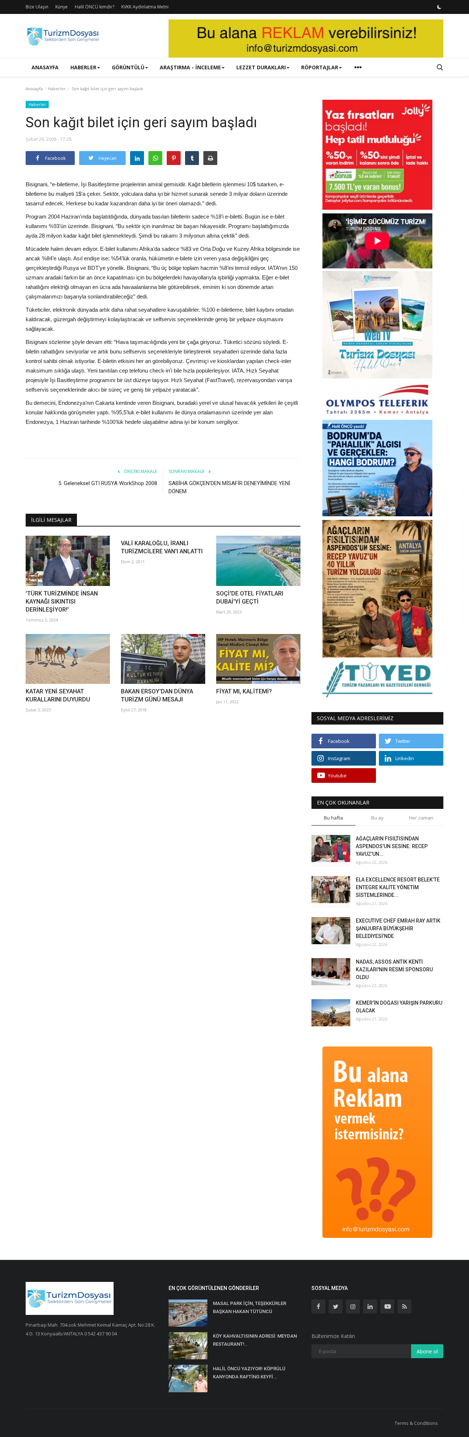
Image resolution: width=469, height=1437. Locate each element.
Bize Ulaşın (37, 7)
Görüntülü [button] (128, 67)
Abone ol (427, 1351)
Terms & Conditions (416, 1423)
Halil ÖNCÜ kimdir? (94, 7)
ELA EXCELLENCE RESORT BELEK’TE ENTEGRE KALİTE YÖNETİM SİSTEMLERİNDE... (398, 887)
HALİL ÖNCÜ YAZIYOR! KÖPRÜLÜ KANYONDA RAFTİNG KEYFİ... (249, 1372)
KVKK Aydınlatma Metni (145, 7)
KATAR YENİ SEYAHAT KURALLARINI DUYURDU (58, 695)
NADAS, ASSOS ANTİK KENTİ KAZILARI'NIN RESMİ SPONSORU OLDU (394, 969)
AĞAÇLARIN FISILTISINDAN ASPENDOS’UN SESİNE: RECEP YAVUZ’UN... (392, 846)
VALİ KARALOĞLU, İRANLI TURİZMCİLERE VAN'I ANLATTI (162, 547)
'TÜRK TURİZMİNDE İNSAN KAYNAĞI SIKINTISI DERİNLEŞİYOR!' (62, 601)
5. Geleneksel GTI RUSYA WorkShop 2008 (107, 483)
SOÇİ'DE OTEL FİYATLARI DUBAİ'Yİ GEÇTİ (249, 597)
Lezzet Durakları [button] (261, 67)
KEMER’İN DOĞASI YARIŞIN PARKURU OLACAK (399, 1006)
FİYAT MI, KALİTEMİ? (244, 691)
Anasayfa (45, 67)
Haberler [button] (83, 67)
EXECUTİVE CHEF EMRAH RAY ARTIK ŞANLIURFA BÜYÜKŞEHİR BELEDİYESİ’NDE (398, 928)
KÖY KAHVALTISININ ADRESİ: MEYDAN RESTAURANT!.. (255, 1340)
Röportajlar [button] (319, 67)
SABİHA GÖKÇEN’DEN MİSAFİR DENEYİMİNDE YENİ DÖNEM (229, 487)
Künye (61, 7)
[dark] (439, 6)
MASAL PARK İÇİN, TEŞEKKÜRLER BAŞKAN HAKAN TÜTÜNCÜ (249, 1307)
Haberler (57, 88)
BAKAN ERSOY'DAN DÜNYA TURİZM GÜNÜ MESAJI (157, 695)
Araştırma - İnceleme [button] (190, 67)
